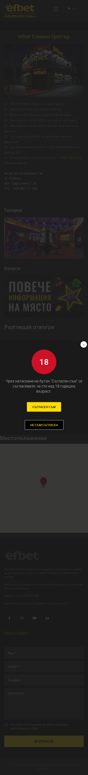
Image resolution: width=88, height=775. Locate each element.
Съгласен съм (44, 407)
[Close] (83, 345)
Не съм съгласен (44, 425)
